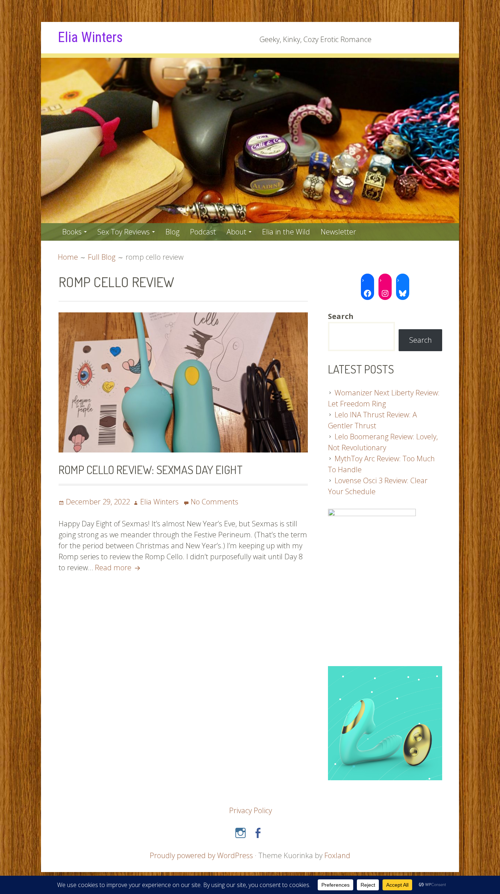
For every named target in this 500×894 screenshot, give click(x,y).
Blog (172, 232)
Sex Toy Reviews (123, 232)
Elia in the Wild (286, 232)
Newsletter (338, 232)
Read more (118, 567)
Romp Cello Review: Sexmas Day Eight (151, 469)
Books (72, 232)
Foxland (337, 855)
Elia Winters (90, 37)
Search (420, 340)
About (236, 232)
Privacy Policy (250, 810)
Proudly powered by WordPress (201, 855)
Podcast (203, 232)
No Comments (214, 502)
